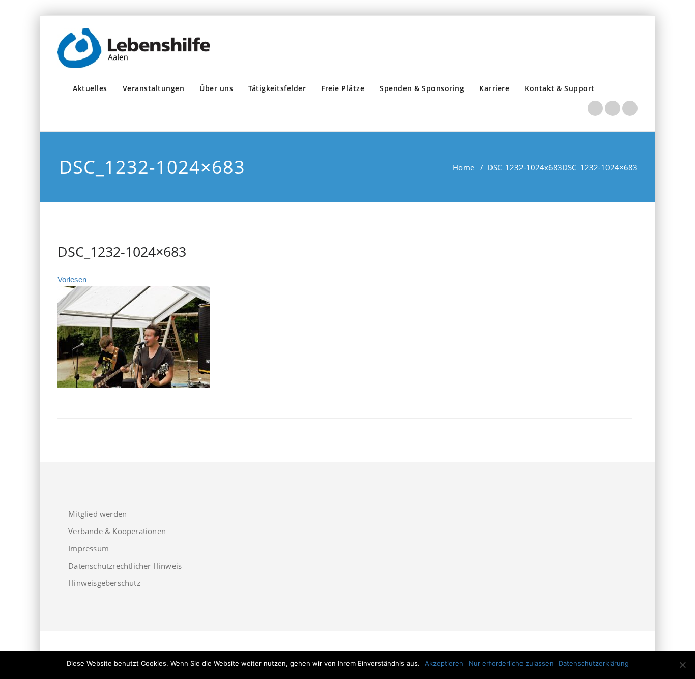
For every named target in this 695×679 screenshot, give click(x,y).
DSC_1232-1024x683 (524, 167)
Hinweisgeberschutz (104, 583)
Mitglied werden (97, 514)
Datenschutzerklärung (594, 663)
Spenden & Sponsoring (422, 88)
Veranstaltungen (154, 88)
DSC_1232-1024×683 (121, 251)
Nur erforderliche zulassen (511, 663)
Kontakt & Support (560, 88)
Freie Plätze (342, 88)
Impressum (88, 548)
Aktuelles (90, 88)
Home (463, 167)
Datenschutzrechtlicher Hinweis (125, 565)
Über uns (216, 88)
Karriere (494, 88)
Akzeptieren (444, 663)
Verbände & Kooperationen (117, 531)
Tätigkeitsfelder (277, 88)
